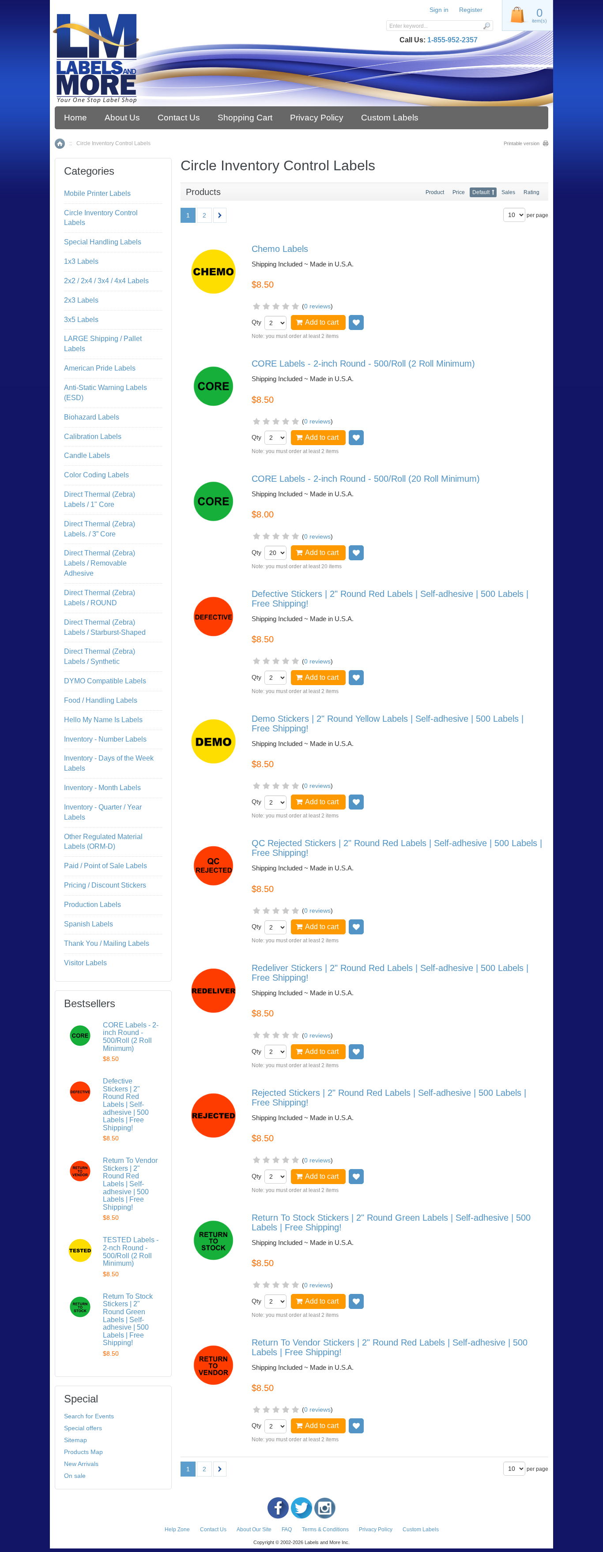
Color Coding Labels (96, 475)
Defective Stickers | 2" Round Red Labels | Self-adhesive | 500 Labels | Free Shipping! (126, 1104)
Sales (508, 192)
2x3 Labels (81, 300)
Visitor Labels (85, 963)
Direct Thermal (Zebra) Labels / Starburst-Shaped (105, 627)
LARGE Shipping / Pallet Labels (103, 343)
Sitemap (75, 1439)
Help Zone (177, 1529)
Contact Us (179, 117)
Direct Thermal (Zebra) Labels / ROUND (99, 598)
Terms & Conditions (325, 1529)
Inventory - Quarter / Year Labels (103, 812)
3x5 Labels (81, 319)
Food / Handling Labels (100, 700)
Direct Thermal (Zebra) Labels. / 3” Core (99, 529)
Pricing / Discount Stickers (105, 885)
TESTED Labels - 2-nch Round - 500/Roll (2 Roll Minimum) (130, 1251)
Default (481, 192)
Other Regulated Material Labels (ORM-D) (103, 842)
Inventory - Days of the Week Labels (109, 763)
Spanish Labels (88, 924)
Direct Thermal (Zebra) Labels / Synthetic (99, 656)
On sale (75, 1475)
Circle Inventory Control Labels (101, 218)
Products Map (83, 1451)
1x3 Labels (81, 261)
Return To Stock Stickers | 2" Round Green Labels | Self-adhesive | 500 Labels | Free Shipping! (128, 1320)
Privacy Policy (316, 117)
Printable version (521, 143)
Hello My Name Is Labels (103, 720)
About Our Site (254, 1529)
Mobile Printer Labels (97, 193)
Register (470, 9)
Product (435, 192)
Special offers (83, 1428)
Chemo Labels (280, 249)
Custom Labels (389, 117)
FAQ (287, 1529)
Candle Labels (87, 455)
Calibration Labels (92, 436)
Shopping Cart (245, 117)
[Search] (486, 25)
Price (458, 192)
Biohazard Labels (91, 417)
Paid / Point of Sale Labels (105, 866)
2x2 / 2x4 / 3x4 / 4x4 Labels (106, 281)
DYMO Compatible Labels (105, 681)
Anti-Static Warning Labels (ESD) (105, 392)
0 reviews (317, 306)
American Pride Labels (100, 368)
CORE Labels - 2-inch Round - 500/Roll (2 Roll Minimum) (363, 363)
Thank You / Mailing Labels (106, 943)
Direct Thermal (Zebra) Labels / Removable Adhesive (99, 563)
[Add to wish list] (356, 322)
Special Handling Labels (102, 242)
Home (75, 117)
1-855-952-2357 (452, 40)
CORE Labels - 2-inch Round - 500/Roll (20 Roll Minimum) (366, 479)
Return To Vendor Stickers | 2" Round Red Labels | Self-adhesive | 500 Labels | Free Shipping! (130, 1184)
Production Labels (92, 904)
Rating (531, 192)
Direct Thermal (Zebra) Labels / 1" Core (99, 499)
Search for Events (89, 1416)
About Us (122, 117)
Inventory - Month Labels (102, 787)
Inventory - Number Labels (105, 739)
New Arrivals (81, 1463)
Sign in (439, 9)
